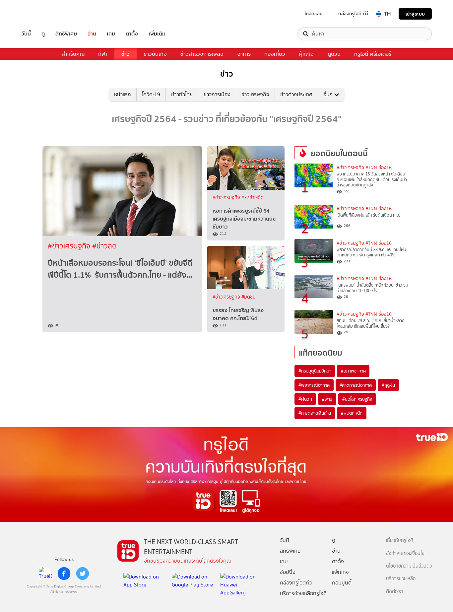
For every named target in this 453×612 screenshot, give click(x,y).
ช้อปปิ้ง (287, 572)
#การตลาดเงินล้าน (314, 413)
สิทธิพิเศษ (66, 34)
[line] (45, 573)
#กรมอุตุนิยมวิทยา (314, 371)
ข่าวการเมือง (217, 94)
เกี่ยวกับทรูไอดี (399, 540)
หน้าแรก (122, 94)
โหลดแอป (313, 13)
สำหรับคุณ (73, 54)
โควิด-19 (151, 94)
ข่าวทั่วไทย (182, 94)
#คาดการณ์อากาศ (356, 385)
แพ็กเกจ (340, 572)
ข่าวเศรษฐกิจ (255, 94)
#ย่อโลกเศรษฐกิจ (357, 399)
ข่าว (125, 54)
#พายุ (327, 399)
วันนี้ (26, 34)
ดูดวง (334, 54)
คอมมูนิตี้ (342, 582)
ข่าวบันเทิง (155, 54)
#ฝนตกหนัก (351, 413)
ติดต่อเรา (394, 591)
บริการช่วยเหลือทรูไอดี (303, 593)
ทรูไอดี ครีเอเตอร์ (372, 54)
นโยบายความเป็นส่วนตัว (409, 566)
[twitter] (82, 573)
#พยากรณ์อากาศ (314, 385)
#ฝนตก (305, 399)
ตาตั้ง (132, 34)
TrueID (41, 14)
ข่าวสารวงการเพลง (202, 54)
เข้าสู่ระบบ (415, 14)
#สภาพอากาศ (353, 371)
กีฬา (102, 54)
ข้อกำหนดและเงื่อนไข (405, 553)
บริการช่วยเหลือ (401, 578)
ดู (43, 34)
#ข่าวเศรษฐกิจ (70, 245)
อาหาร (244, 54)
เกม (111, 34)
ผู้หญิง (306, 54)
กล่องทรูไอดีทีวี (296, 582)
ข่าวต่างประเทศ (296, 94)
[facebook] (64, 573)
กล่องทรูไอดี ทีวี (353, 13)
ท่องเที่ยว (274, 54)
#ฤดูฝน (388, 385)
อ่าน (92, 34)
